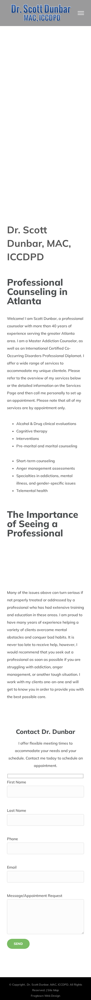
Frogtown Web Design (45, 995)
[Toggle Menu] (81, 13)
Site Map (53, 990)
